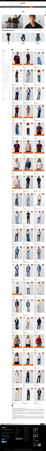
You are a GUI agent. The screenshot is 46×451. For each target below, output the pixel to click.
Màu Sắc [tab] (3, 89)
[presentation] (6, 22)
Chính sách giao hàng (26, 434)
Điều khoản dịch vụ (26, 440)
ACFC (2, 8)
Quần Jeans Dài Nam (36, 261)
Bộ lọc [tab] (3, 49)
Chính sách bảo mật (26, 439)
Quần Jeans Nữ (35, 102)
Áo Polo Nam (35, 137)
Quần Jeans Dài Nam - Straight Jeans (38, 208)
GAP (4, 8)
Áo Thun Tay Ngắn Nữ (14, 190)
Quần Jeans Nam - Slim (14, 314)
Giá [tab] (2, 100)
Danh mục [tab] (3, 54)
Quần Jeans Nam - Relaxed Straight (38, 190)
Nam (23, 43)
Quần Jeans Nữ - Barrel (14, 296)
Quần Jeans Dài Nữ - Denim (15, 137)
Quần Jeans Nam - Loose (25, 367)
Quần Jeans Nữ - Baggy (25, 261)
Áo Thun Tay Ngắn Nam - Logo (15, 155)
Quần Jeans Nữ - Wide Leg (37, 84)
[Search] (31, 5)
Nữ (8, 43)
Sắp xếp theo (36, 49)
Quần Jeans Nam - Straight (15, 261)
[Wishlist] (42, 5)
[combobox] (35, 5)
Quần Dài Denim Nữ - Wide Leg (26, 137)
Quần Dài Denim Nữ (14, 84)
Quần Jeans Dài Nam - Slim (37, 243)
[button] (41, 5)
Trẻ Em (37, 43)
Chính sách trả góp (26, 437)
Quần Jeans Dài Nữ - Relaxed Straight (27, 102)
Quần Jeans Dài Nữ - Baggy (26, 243)
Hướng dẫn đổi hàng (26, 438)
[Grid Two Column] (28, 49)
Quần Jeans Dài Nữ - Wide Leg (15, 102)
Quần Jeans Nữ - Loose (25, 84)
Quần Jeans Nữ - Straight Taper (26, 190)
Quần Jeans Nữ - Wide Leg (37, 296)
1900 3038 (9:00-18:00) (6, 436)
